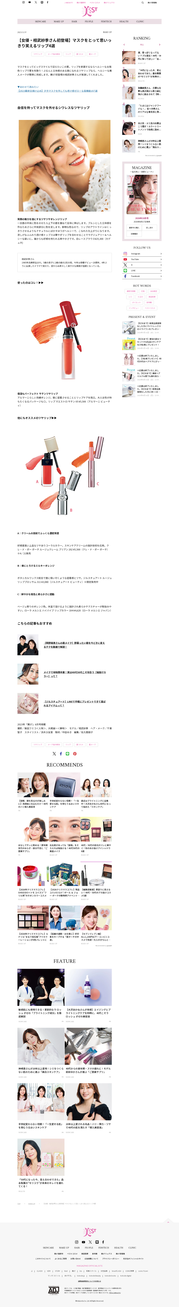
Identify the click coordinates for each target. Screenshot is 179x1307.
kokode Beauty (95, 1275)
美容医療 (84, 1253)
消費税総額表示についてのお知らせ (89, 1281)
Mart (66, 1271)
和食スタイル (91, 1271)
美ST (73, 1271)
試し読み (149, 227)
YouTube (135, 259)
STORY (57, 1271)
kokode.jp (81, 1275)
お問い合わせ (75, 1258)
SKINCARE (40, 22)
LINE (133, 270)
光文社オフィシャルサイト (133, 1258)
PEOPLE (89, 22)
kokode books (110, 1275)
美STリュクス (109, 2)
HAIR (74, 22)
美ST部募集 (152, 2)
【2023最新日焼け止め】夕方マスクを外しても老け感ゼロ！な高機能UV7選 (57, 90)
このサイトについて (43, 1258)
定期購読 (134, 234)
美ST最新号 (81, 2)
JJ (31, 1271)
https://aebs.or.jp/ (115, 1293)
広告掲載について (91, 1258)
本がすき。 (68, 1275)
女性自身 (104, 1271)
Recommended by (101, 945)
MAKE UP (59, 22)
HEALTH (124, 22)
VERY (49, 1271)
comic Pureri (143, 1271)
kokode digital (125, 1275)
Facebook (135, 276)
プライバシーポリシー (110, 1258)
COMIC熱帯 (129, 1271)
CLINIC (140, 22)
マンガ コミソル (54, 1275)
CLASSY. (40, 1271)
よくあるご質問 (61, 1258)
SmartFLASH (116, 1271)
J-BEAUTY (69, 2)
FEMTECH (106, 22)
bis (81, 1271)
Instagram (135, 253)
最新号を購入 (134, 227)
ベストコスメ (95, 2)
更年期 (94, 1253)
